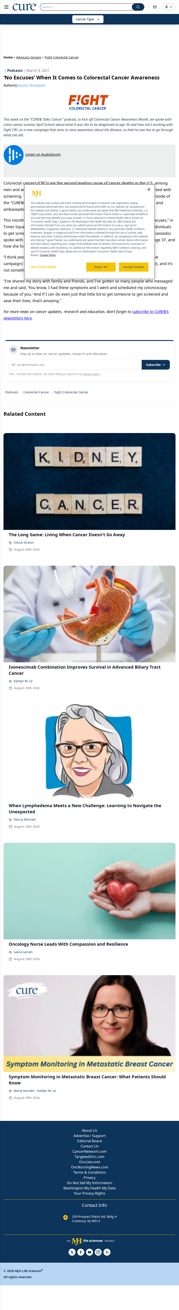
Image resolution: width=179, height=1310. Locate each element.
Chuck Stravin (24, 542)
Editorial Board (89, 1141)
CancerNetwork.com (89, 1151)
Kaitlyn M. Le (23, 681)
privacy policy (91, 374)
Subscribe (153, 365)
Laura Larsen (23, 952)
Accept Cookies (134, 267)
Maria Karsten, (24, 1091)
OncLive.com (89, 1161)
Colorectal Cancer (36, 392)
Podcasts (11, 392)
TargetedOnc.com (89, 1156)
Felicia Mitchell (25, 819)
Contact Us (90, 1146)
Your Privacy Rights (89, 1193)
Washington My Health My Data (89, 1188)
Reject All (101, 267)
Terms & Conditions (89, 1172)
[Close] (149, 189)
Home (8, 57)
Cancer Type (85, 19)
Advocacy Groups (28, 57)
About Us (89, 1130)
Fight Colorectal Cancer (71, 392)
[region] (89, 231)
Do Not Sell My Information (89, 1182)
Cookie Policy (48, 255)
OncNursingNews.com (89, 1167)
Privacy (89, 1177)
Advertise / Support (90, 1135)
